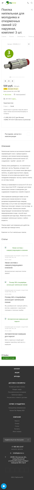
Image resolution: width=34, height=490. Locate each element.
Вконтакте (7, 470)
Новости (17, 421)
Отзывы (17, 423)
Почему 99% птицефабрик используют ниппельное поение (15, 299)
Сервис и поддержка (17, 404)
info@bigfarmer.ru (18, 453)
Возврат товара (17, 389)
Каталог (17, 369)
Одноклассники (17, 470)
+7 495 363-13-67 (17, 447)
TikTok (27, 470)
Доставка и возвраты (17, 383)
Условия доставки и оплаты (17, 387)
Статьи (17, 426)
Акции (17, 372)
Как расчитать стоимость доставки (17, 397)
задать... (14, 98)
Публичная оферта (17, 395)
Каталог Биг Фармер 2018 (17, 410)
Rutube (22, 470)
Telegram (12, 470)
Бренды (17, 376)
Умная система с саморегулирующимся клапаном (13, 265)
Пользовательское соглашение (17, 392)
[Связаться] (4, 486)
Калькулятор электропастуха (17, 408)
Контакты (17, 429)
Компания (17, 417)
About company (17, 431)
